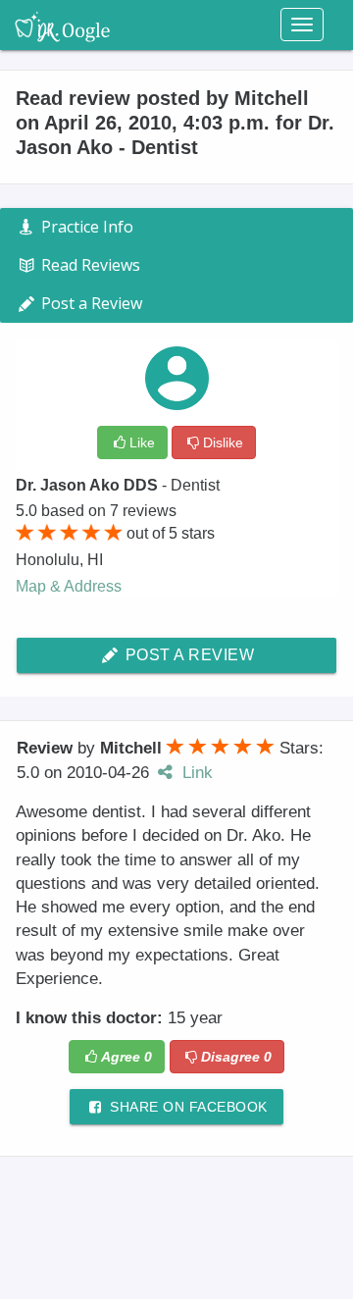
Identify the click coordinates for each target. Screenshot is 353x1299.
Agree (126, 1057)
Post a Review (187, 655)
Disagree (236, 1057)
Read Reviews (88, 265)
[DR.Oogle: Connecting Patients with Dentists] (62, 24)
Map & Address (69, 586)
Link (195, 772)
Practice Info (85, 226)
